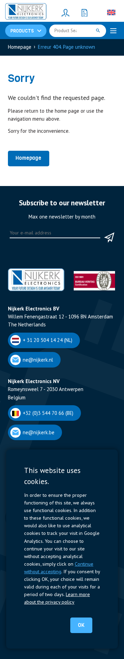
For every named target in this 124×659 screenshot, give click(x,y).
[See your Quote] (84, 12)
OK (81, 625)
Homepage (28, 158)
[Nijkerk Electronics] (25, 12)
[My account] (65, 12)
